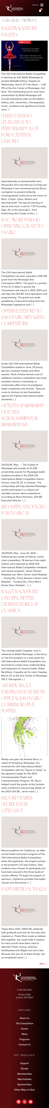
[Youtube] (30, 1101)
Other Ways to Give (24, 1089)
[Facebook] (18, 1101)
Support (24, 1063)
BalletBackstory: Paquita (19, 32)
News (25, 1033)
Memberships (24, 1073)
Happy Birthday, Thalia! (23, 889)
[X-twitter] (24, 1101)
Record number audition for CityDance (16, 805)
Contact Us (24, 1044)
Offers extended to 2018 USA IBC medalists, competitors (22, 318)
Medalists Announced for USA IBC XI (23, 510)
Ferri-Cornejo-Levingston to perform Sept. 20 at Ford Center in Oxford (20, 129)
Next (44, 963)
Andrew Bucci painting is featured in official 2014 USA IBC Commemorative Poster (23, 699)
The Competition (24, 1023)
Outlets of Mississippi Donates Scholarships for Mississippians (22, 416)
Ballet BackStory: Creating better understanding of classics (19, 602)
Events (24, 1028)
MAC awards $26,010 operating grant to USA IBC (22, 227)
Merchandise (24, 1079)
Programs (24, 1039)
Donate (24, 1068)
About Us (24, 1018)
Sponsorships (24, 1084)
